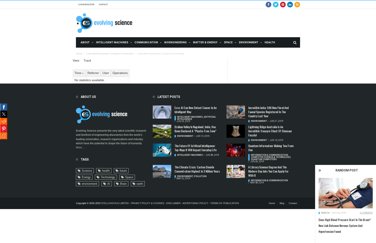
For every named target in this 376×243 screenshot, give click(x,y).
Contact (103, 4)
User (105, 73)
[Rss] (297, 4)
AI (108, 183)
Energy (86, 177)
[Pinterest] (283, 4)
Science (87, 170)
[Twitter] (276, 4)
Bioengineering (175, 42)
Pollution (200, 176)
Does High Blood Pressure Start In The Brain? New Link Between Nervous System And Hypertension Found (345, 225)
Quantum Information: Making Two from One (271, 147)
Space (228, 42)
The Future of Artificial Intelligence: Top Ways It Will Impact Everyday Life (196, 147)
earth (140, 183)
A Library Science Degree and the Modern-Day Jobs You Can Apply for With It (268, 171)
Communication (146, 42)
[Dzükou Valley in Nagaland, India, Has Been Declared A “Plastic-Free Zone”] (162, 131)
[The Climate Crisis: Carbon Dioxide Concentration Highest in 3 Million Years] (162, 171)
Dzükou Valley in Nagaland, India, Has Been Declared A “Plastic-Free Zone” (195, 128)
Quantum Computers (264, 159)
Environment (248, 42)
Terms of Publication (224, 203)
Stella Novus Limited (115, 203)
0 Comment (366, 213)
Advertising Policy (195, 203)
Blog (282, 203)
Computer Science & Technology (270, 157)
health (106, 170)
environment (89, 183)
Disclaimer (173, 203)
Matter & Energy (205, 42)
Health (270, 42)
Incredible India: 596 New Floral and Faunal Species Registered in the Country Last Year (268, 111)
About (85, 42)
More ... (80, 147)
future (123, 170)
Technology (108, 177)
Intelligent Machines (112, 42)
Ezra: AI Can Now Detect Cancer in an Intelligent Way (196, 109)
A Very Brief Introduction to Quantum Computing (109, 53)
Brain (123, 183)
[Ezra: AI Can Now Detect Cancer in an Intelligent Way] (162, 112)
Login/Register (86, 4)
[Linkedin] (290, 4)
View (76, 60)
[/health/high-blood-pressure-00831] (346, 193)
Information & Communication (269, 155)
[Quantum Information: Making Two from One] (236, 150)
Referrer (93, 73)
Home (79, 53)
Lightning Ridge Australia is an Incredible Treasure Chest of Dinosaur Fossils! (270, 130)
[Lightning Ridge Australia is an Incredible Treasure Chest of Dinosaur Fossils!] (236, 131)
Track (87, 60)
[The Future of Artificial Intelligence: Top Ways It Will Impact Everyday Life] (162, 150)
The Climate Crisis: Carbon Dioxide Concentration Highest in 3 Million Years (197, 169)
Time (77, 73)
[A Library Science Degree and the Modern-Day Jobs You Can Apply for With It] (236, 171)
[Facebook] (268, 4)
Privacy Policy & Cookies (147, 203)
